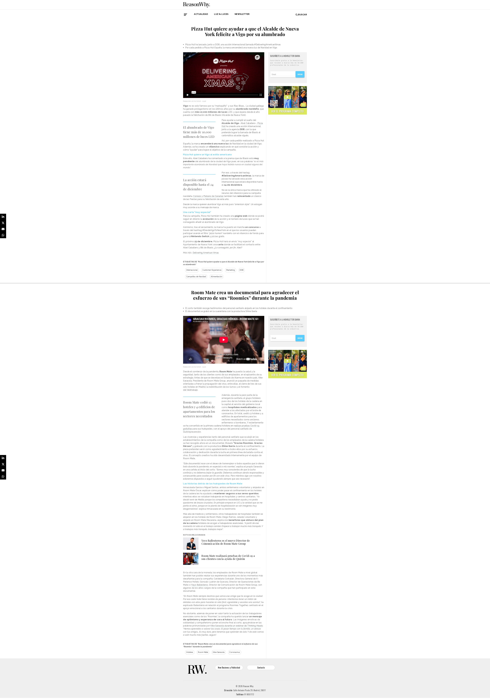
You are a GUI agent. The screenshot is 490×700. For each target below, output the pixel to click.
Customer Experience (212, 270)
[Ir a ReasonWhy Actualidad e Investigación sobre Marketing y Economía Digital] (196, 4)
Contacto (261, 667)
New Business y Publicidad (229, 667)
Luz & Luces (221, 14)
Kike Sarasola (219, 652)
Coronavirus (234, 652)
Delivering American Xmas (206, 253)
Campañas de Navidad (196, 277)
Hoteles (189, 652)
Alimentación (216, 277)
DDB (242, 270)
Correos (197, 196)
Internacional (192, 270)
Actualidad (201, 14)
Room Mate (203, 652)
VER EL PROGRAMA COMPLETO (287, 111)
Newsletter (242, 14)
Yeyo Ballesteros (199, 585)
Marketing (230, 270)
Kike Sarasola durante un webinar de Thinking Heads (236, 626)
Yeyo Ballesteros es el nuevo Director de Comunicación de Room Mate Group (225, 542)
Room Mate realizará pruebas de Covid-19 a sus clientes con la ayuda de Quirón (228, 557)
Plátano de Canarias (213, 196)
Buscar (302, 14)
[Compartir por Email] (3, 229)
